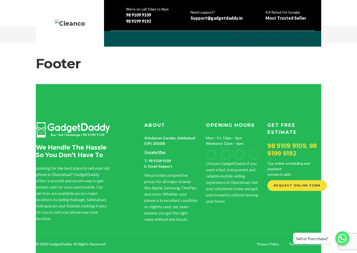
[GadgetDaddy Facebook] (211, 155)
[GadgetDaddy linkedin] (225, 155)
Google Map (154, 152)
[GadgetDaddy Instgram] (239, 155)
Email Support (160, 166)
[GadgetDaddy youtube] (253, 155)
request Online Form (297, 185)
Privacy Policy (268, 244)
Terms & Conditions (305, 244)
